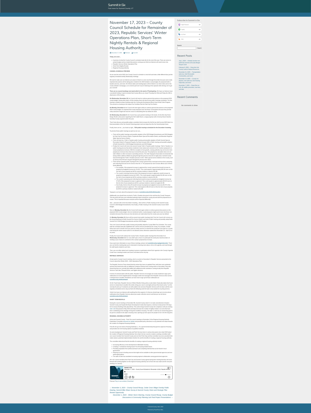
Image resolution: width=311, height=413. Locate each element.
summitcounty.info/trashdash (119, 296)
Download (130, 381)
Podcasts (127, 52)
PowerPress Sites (158, 409)
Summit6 (135, 52)
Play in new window (121, 381)
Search (179, 45)
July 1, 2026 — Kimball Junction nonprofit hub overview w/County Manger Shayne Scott (189, 62)
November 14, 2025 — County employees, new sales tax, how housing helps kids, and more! (189, 80)
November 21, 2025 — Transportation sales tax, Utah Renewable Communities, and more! (189, 74)
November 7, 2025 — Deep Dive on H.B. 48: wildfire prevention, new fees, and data (189, 87)
